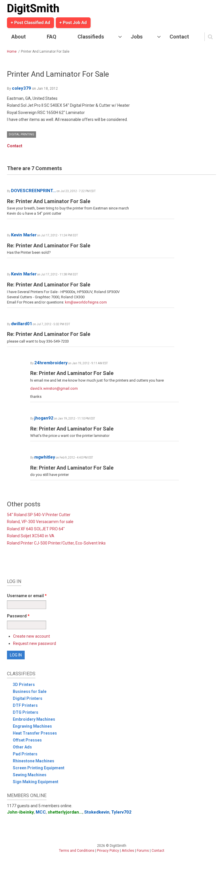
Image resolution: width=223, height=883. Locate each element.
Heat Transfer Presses (35, 733)
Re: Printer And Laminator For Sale (48, 201)
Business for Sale (29, 691)
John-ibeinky (20, 812)
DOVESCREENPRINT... (33, 190)
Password (18, 616)
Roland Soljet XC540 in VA (30, 536)
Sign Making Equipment (35, 781)
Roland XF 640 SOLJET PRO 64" (36, 529)
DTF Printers (25, 705)
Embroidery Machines (34, 719)
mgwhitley (44, 457)
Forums (143, 851)
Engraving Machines (32, 726)
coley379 (21, 88)
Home (12, 51)
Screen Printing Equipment (38, 768)
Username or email (27, 595)
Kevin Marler (24, 235)
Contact (179, 37)
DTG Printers (25, 712)
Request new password (34, 643)
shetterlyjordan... (65, 812)
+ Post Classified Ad (30, 22)
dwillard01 (21, 323)
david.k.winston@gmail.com (54, 388)
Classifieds (91, 37)
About (18, 37)
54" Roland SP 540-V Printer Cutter (39, 514)
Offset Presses (27, 740)
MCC (41, 812)
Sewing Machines (29, 774)
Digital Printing (21, 134)
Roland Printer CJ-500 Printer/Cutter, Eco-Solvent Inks (56, 543)
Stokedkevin (96, 812)
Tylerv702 (121, 812)
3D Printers (24, 684)
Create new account (31, 636)
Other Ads (22, 747)
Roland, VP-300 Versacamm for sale (40, 521)
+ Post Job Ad (73, 22)
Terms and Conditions (76, 851)
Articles (128, 851)
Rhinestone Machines (33, 761)
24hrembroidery (51, 362)
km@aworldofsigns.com (86, 302)
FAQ (51, 37)
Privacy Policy (108, 851)
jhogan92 (43, 418)
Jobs (137, 37)
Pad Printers (25, 754)
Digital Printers (27, 698)
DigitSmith (33, 8)
